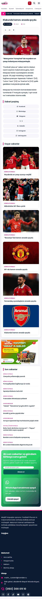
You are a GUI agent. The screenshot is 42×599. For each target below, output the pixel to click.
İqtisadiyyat (20, 9)
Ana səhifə (8, 557)
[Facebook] (8, 594)
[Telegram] (28, 594)
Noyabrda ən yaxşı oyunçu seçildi (17, 175)
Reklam (6, 564)
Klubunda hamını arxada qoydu (17, 333)
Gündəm (4, 9)
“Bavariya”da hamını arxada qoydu (18, 238)
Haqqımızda (8, 561)
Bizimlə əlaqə (9, 568)
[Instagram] (3, 594)
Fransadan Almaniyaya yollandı (20, 13)
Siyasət (11, 9)
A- (5, 30)
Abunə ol (21, 472)
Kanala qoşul (13, 499)
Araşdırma (29, 9)
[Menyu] (39, 3)
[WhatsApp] (23, 594)
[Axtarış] (34, 3)
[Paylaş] (13, 30)
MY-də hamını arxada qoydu (15, 269)
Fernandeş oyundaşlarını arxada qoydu (20, 301)
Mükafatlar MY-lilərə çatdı (14, 206)
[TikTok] (13, 594)
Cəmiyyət (38, 9)
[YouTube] (18, 594)
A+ (9, 30)
